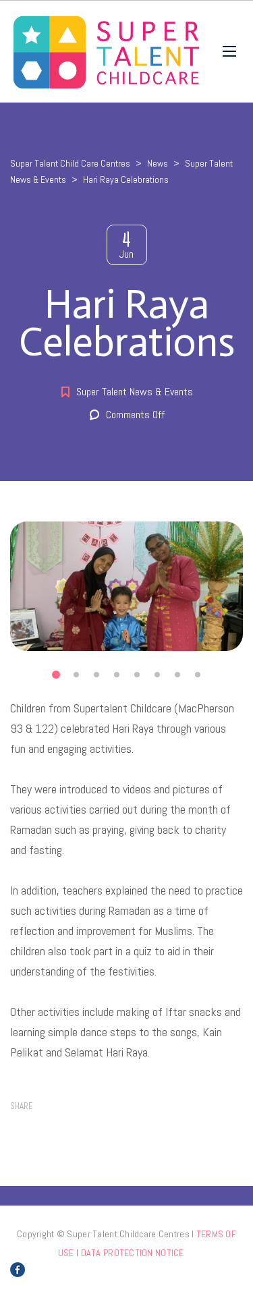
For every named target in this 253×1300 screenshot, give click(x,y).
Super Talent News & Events (134, 392)
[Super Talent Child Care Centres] (106, 52)
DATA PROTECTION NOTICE (132, 1253)
